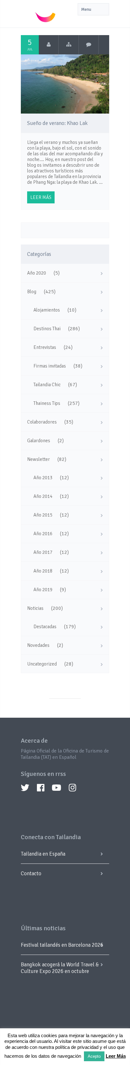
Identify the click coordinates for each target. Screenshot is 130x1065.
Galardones (38, 440)
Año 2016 (42, 533)
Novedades (38, 645)
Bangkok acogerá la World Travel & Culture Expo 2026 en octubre (60, 968)
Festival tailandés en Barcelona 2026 (62, 945)
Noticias (35, 608)
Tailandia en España (43, 854)
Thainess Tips (46, 403)
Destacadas (44, 626)
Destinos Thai (47, 328)
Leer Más (116, 1056)
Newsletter (38, 459)
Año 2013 (42, 477)
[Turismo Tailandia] (49, 44)
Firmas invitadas (49, 366)
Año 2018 (42, 571)
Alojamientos (46, 310)
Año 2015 (42, 515)
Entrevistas (44, 347)
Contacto (31, 873)
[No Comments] (89, 44)
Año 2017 (42, 552)
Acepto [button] (94, 1056)
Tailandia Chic (47, 384)
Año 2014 (42, 496)
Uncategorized (42, 664)
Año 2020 (36, 273)
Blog (31, 291)
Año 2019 (42, 589)
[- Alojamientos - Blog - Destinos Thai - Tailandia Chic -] (69, 44)
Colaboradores (42, 422)
